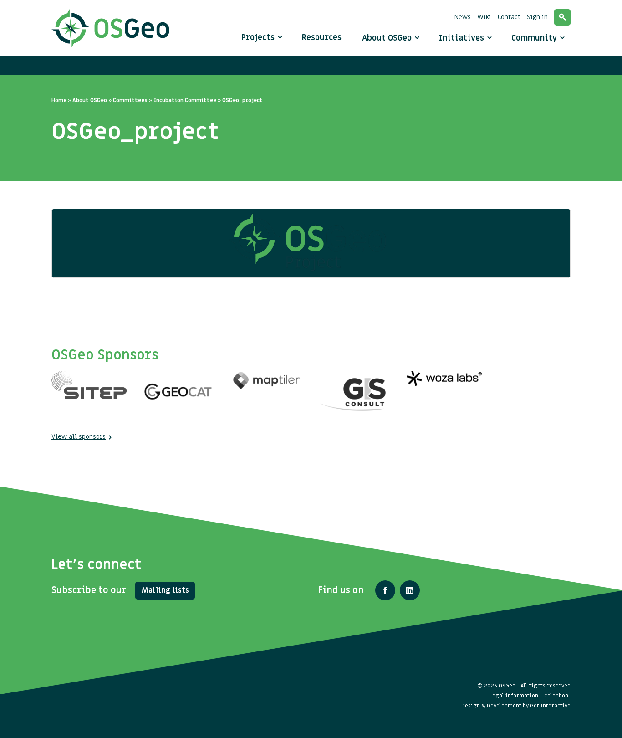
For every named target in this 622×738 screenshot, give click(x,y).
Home (58, 100)
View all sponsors (78, 436)
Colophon (556, 695)
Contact (509, 17)
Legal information (513, 695)
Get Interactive (550, 705)
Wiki (484, 17)
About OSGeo (388, 38)
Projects (258, 37)
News (462, 17)
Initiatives (462, 38)
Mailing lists (165, 590)
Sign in (537, 17)
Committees (130, 100)
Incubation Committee (184, 100)
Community (535, 38)
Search (562, 17)
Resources (322, 37)
